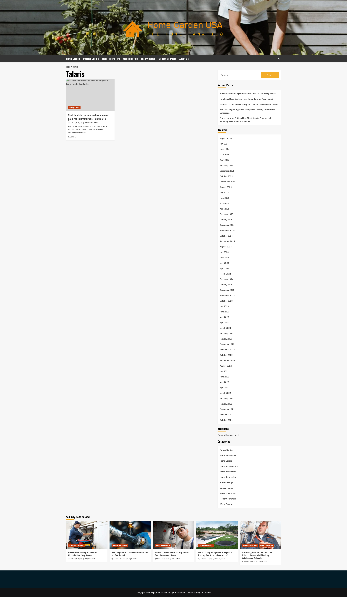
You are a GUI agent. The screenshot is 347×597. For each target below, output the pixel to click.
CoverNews (192, 592)
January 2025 (226, 219)
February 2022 (226, 398)
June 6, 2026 (263, 561)
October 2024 (226, 236)
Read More (72, 137)
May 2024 (224, 263)
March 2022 (225, 393)
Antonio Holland (76, 123)
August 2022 (226, 366)
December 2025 (227, 171)
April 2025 (224, 208)
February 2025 (226, 214)
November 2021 (227, 414)
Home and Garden (228, 455)
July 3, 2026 (176, 558)
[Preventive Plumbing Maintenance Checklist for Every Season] (86, 535)
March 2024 (225, 273)
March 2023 (225, 328)
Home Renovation (228, 477)
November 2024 (227, 230)
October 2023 (226, 301)
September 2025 (227, 181)
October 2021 (226, 420)
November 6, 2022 (91, 122)
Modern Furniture (111, 58)
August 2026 (226, 138)
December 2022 (227, 344)
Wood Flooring (130, 58)
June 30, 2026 (220, 558)
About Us (184, 58)
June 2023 (224, 311)
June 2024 (224, 257)
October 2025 (226, 176)
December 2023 (227, 290)
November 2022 (227, 349)
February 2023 (226, 333)
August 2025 (226, 187)
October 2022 (226, 355)
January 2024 (226, 284)
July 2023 (224, 306)
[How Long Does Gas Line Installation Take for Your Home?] (130, 535)
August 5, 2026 (90, 558)
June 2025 (224, 198)
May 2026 (224, 154)
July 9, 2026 (132, 558)
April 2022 (224, 387)
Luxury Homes (148, 58)
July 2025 (224, 192)
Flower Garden (226, 450)
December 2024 (227, 225)
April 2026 (224, 160)
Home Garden (73, 58)
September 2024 (227, 241)
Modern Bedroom (167, 58)
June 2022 (224, 376)
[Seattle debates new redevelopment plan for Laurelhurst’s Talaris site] (90, 95)
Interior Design (91, 58)
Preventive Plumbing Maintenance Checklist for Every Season (248, 93)
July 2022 (224, 371)
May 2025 (224, 203)
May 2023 (224, 317)
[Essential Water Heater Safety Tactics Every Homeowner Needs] (173, 535)
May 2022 (224, 382)
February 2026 (226, 165)
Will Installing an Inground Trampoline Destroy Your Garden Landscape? (247, 111)
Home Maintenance (229, 466)
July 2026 (224, 143)
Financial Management (228, 435)
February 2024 (226, 279)
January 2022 (226, 404)
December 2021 (227, 409)
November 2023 (227, 295)
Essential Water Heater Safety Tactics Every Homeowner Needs (249, 104)
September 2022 (227, 360)
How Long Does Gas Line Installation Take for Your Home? (246, 99)
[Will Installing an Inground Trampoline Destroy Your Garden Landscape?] (217, 535)
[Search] (279, 58)
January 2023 (226, 339)
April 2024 (224, 268)
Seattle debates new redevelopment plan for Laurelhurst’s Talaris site (88, 117)
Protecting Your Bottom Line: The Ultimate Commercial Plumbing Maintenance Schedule (245, 120)
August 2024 (226, 246)
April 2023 (224, 322)
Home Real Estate (228, 471)
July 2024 (224, 252)
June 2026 (224, 149)
